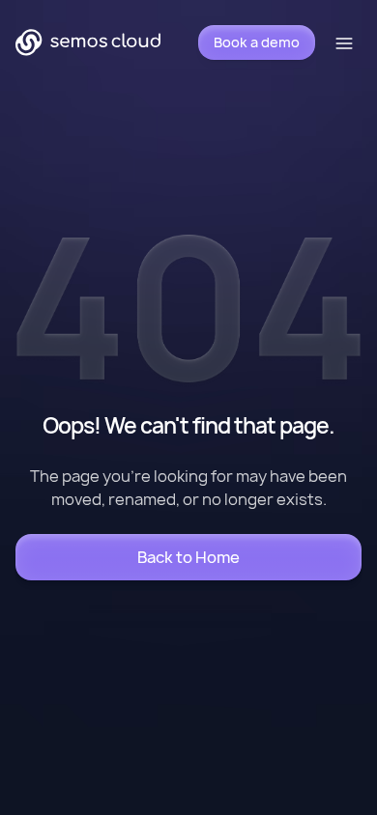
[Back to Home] (188, 557)
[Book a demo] (256, 42)
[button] (346, 42)
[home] (87, 42)
